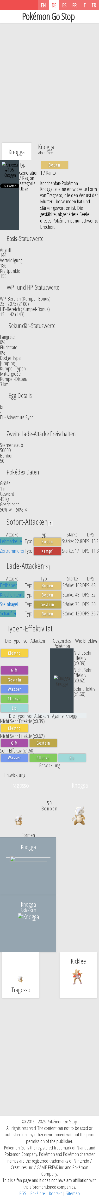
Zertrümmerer (12, 550)
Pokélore (37, 1193)
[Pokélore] (35, 5)
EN (43, 5)
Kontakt (55, 1193)
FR (74, 5)
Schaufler (8, 613)
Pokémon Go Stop (48, 16)
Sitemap (73, 1193)
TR (94, 5)
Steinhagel (9, 604)
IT (84, 5)
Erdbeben (8, 585)
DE (54, 5)
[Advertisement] (49, 79)
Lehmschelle (11, 541)
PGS (22, 1193)
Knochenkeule (12, 594)
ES (64, 5)
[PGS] (29, 5)
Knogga (46, 148)
